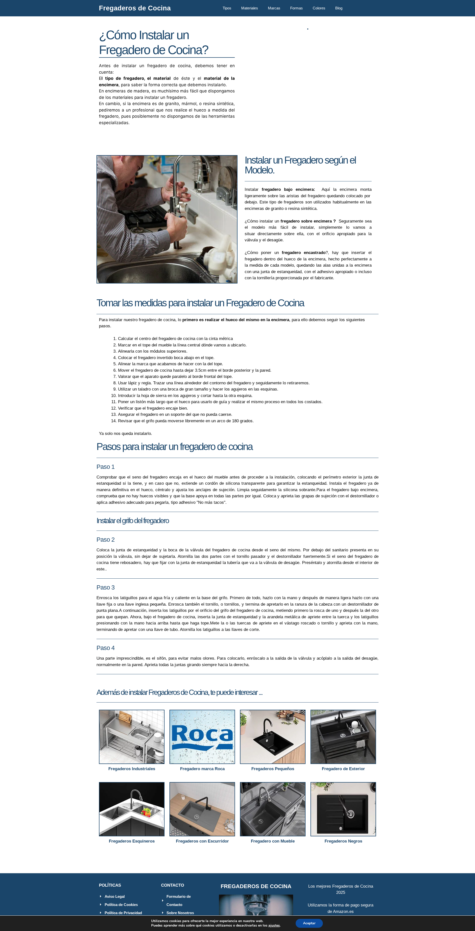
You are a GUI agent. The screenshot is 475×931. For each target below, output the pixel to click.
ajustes (274, 925)
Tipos (227, 8)
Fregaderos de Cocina (135, 8)
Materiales (249, 8)
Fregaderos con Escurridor (202, 841)
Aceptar (309, 923)
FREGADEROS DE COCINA (256, 886)
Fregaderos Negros (343, 841)
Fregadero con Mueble (273, 841)
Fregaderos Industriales (131, 768)
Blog (338, 8)
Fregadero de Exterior (343, 768)
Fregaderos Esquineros (132, 841)
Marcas (274, 8)
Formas (296, 8)
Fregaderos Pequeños (272, 768)
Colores (319, 8)
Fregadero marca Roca (202, 768)
